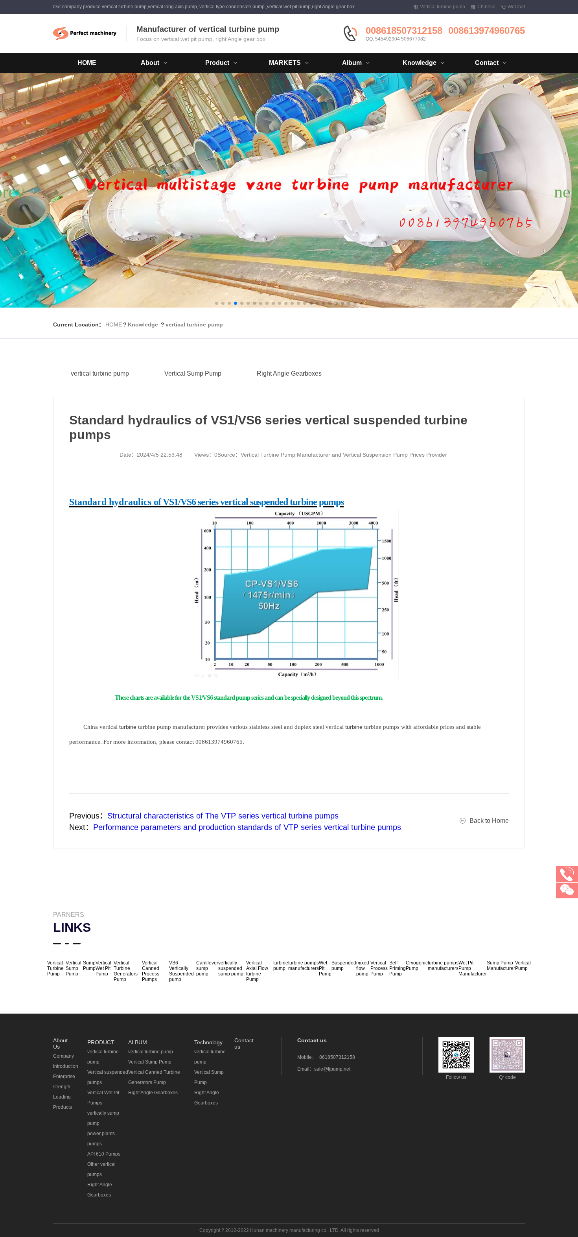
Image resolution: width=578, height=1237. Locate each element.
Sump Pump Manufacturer (501, 965)
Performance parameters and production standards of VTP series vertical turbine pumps (247, 827)
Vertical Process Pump (379, 968)
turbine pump (280, 965)
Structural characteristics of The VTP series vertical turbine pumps (223, 815)
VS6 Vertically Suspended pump (181, 971)
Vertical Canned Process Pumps (150, 971)
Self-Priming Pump (397, 968)
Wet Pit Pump (325, 968)
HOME (86, 62)
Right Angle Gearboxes (289, 373)
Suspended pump (343, 965)
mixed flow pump (362, 968)
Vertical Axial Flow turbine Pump (257, 971)
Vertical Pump (523, 965)
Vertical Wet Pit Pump (103, 968)
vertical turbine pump (194, 324)
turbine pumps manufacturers (303, 965)
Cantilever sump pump (207, 968)
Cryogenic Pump (417, 965)
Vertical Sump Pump (192, 373)
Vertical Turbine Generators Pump (126, 971)
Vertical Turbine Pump (55, 968)
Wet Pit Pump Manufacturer (472, 968)
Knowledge (143, 324)
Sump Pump (89, 965)
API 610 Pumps (103, 1154)
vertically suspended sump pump (230, 968)
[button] (216, 303)
